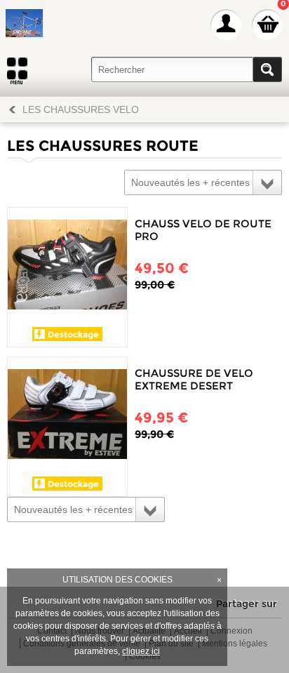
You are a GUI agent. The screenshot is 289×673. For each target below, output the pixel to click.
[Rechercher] (267, 69)
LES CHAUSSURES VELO (80, 109)
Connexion (231, 631)
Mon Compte (225, 24)
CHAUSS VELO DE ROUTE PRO (203, 230)
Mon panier (267, 24)
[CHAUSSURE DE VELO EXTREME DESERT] (67, 417)
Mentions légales (234, 644)
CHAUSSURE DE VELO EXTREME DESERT (194, 379)
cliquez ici (141, 651)
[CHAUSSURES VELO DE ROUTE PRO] (67, 267)
